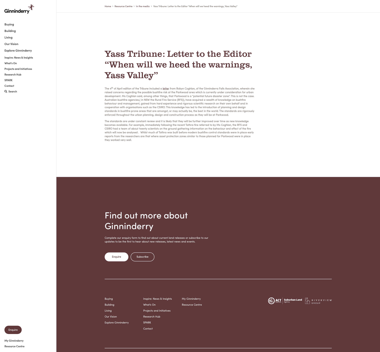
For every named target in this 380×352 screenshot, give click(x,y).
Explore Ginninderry (18, 50)
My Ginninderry (13, 340)
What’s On (10, 63)
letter (166, 88)
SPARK (8, 80)
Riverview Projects (318, 301)
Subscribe (142, 256)
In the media (143, 6)
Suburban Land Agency (285, 300)
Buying (9, 24)
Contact (9, 85)
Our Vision (11, 44)
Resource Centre (14, 346)
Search (12, 91)
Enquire (13, 329)
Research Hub (12, 74)
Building (10, 31)
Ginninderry (19, 9)
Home (108, 6)
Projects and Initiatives (18, 68)
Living (8, 37)
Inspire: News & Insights (18, 57)
